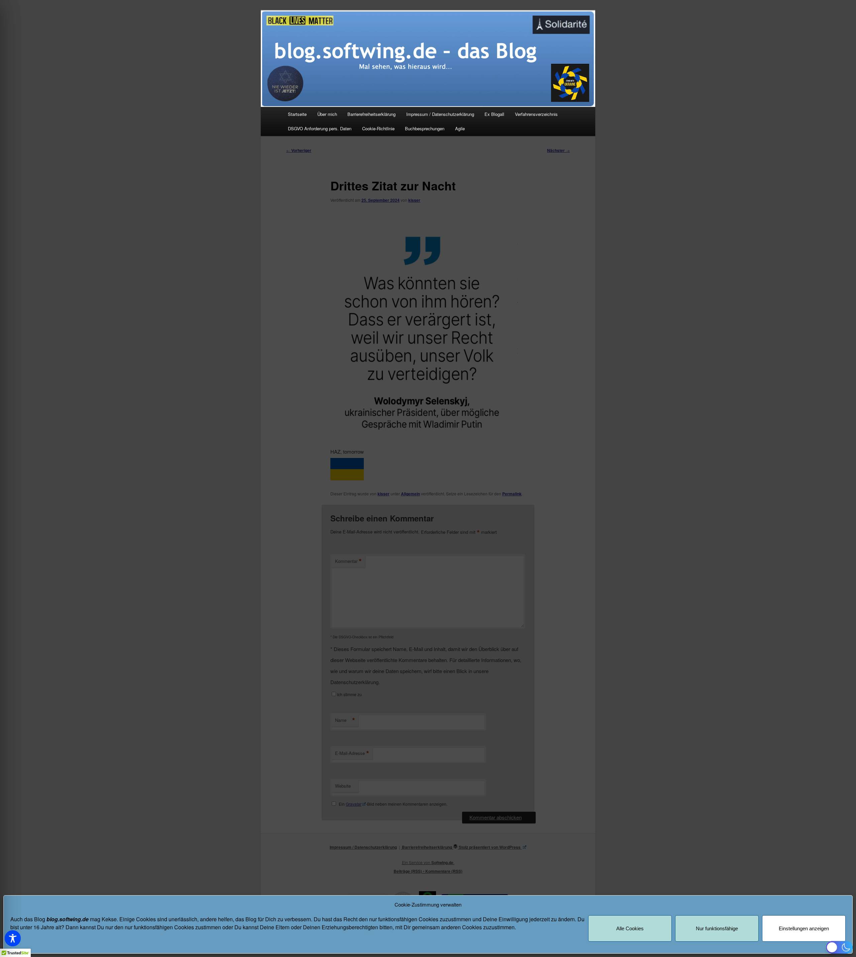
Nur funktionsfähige (717, 928)
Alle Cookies (630, 928)
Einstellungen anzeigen (804, 928)
